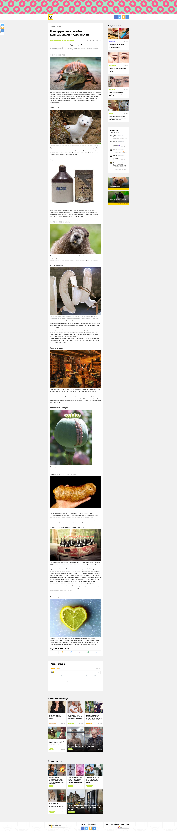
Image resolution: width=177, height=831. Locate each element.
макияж (112, 89)
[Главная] (50, 17)
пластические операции (71, 723)
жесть (59, 26)
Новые (52, 675)
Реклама (107, 824)
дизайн (112, 41)
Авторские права (115, 824)
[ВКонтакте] (2, 30)
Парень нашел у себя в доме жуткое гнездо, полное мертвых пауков (126, 138)
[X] (2, 25)
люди (64, 40)
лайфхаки (112, 65)
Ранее (62, 675)
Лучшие (57, 675)
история (52, 811)
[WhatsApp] (88, 652)
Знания (84, 17)
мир (111, 113)
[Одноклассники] (2, 28)
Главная (52, 26)
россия (70, 749)
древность (70, 40)
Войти (127, 824)
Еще (100, 17)
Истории (68, 17)
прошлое (58, 40)
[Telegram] (96, 652)
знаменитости (53, 723)
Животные (76, 17)
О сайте (122, 824)
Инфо (95, 17)
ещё (118, 168)
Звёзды (90, 17)
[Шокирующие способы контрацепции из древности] (75, 127)
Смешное (61, 17)
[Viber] (79, 652)
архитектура (71, 811)
